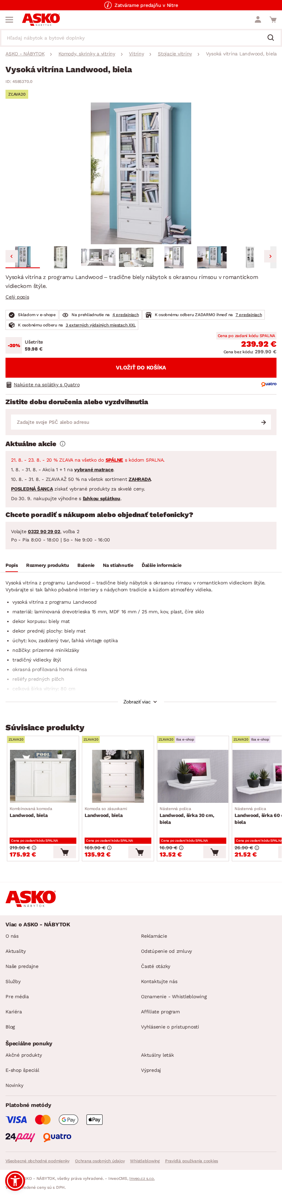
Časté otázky (155, 966)
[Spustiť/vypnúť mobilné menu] (9, 19)
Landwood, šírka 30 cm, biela (187, 815)
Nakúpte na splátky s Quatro (46, 384)
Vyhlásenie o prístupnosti (170, 1027)
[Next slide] (270, 256)
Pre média (17, 996)
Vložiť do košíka (141, 367)
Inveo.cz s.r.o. (141, 1178)
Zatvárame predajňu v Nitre (146, 5)
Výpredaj (151, 1070)
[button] (23, 257)
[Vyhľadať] (273, 38)
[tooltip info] (62, 443)
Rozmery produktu (47, 565)
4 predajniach (125, 314)
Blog (10, 1027)
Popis (12, 565)
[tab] (12, 566)
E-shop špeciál (22, 1070)
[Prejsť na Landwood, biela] (43, 776)
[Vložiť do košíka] (64, 852)
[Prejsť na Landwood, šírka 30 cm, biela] (193, 776)
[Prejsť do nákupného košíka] (273, 19)
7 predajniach (249, 314)
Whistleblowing (145, 1161)
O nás (12, 936)
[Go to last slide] (12, 256)
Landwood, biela (31, 812)
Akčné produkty (24, 1055)
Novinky (14, 1085)
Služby (13, 981)
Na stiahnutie (118, 565)
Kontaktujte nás (159, 981)
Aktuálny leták (157, 1055)
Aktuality (16, 951)
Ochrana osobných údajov (99, 1161)
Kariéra (14, 1011)
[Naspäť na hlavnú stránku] (41, 19)
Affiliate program (160, 1011)
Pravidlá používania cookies (191, 1161)
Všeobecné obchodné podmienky (37, 1161)
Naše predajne (22, 966)
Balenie (86, 565)
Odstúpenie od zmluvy (166, 951)
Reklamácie (154, 936)
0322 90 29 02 (44, 531)
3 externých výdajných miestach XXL (101, 325)
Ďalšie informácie (162, 565)
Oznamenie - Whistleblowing (174, 996)
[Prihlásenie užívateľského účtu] (257, 19)
